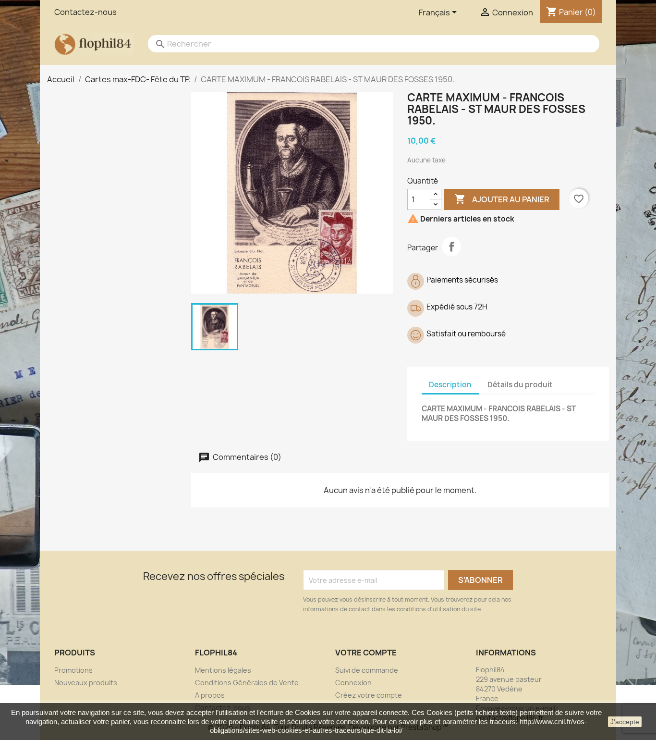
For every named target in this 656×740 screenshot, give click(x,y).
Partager (451, 246)
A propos (210, 695)
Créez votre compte (368, 695)
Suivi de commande (366, 670)
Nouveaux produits (85, 682)
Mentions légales (223, 670)
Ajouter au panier (501, 199)
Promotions (73, 670)
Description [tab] (450, 385)
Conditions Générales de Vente (247, 682)
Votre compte (366, 652)
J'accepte (624, 722)
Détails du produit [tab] (520, 385)
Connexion (353, 682)
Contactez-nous (85, 12)
